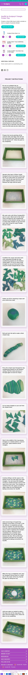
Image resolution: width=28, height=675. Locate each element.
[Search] (20, 4)
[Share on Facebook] (2, 70)
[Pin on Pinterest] (5, 70)
